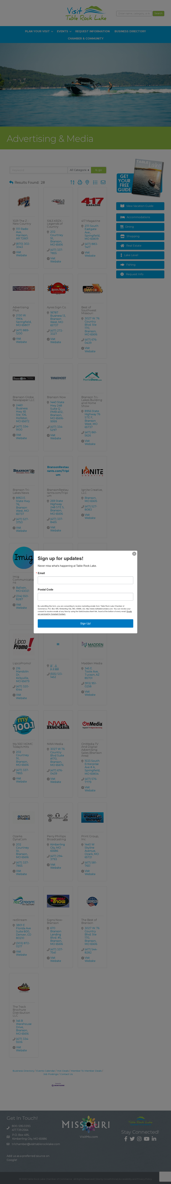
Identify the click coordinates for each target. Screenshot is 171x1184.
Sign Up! (85, 623)
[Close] (134, 554)
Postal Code (45, 589)
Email (41, 573)
